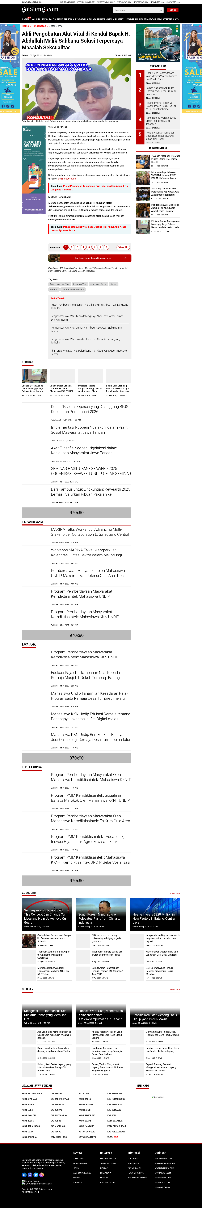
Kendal (114, 284)
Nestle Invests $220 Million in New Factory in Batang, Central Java (154, 918)
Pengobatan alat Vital (60, 284)
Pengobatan (150, 19)
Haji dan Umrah (80, 1163)
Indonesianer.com (67, 2)
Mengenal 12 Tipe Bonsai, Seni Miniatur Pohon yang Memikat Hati (45, 1015)
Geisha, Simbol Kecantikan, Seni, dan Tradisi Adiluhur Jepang (162, 1050)
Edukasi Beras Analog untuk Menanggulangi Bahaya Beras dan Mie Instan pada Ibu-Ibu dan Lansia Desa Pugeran (33, 391)
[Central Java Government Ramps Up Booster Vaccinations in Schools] (29, 941)
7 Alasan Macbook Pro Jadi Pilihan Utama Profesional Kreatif (165, 159)
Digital (176, 19)
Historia (110, 19)
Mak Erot (54, 289)
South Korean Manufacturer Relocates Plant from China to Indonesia (99, 918)
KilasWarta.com (173, 2)
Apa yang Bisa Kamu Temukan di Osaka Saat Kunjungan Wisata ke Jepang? (54, 1034)
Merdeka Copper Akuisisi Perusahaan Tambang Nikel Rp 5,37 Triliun (53, 971)
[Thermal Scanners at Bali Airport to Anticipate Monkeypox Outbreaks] (29, 957)
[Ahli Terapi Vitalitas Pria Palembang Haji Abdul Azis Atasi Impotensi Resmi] (143, 194)
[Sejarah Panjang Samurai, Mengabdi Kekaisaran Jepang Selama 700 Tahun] (137, 1070)
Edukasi (101, 19)
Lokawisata (105, 1173)
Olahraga (91, 19)
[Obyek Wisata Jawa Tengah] (158, 25)
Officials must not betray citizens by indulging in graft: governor (106, 938)
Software (77, 1182)
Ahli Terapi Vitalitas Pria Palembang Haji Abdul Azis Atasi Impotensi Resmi (89, 352)
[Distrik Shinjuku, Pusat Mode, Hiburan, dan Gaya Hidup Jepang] (137, 1037)
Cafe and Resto (107, 1182)
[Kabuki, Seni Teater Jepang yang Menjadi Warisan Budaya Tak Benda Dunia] (29, 1070)
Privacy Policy (134, 1168)
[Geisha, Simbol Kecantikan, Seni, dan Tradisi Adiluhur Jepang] (137, 1054)
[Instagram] (42, 1173)
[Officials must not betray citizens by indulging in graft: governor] (83, 941)
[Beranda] (40, 9)
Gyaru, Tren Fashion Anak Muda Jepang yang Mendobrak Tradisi (53, 1050)
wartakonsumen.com (86, 2)
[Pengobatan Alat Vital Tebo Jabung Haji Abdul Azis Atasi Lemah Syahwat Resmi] (143, 210)
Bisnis (60, 19)
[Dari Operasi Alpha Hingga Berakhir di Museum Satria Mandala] (137, 974)
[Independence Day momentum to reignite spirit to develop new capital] (137, 941)
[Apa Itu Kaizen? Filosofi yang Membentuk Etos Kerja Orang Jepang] (83, 1037)
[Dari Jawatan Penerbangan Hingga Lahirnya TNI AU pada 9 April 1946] (83, 974)
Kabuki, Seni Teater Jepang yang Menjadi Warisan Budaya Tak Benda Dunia (54, 1067)
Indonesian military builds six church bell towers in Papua (107, 953)
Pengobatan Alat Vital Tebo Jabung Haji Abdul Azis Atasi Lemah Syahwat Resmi (87, 317)
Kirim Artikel (133, 1159)
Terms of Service (136, 1173)
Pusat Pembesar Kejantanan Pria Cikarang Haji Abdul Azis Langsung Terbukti (89, 306)
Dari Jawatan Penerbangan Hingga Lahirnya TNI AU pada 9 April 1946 (107, 971)
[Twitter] (36, 1173)
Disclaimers (133, 1163)
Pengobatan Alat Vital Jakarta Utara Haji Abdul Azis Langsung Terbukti (86, 341)
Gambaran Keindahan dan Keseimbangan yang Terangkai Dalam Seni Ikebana (107, 1051)
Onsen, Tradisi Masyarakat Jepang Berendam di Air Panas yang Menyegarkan (107, 1067)
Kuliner (139, 19)
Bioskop (104, 1168)
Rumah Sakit (78, 1159)
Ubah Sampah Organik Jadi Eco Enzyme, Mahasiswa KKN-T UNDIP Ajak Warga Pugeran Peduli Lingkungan (62, 391)
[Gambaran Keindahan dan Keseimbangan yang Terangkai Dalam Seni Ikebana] (83, 1054)
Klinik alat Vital (79, 284)
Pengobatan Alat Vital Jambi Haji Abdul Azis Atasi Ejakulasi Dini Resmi (86, 329)
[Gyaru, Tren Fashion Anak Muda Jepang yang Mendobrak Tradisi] (29, 1054)
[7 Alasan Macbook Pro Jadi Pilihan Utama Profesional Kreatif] (143, 162)
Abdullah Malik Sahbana (73, 289)
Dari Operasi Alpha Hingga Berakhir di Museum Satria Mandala (159, 971)
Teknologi (69, 19)
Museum (104, 1178)
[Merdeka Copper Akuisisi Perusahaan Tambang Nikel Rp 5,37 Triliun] (29, 974)
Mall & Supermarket (82, 1173)
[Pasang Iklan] (76, 512)
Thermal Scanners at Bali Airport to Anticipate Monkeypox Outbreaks (53, 954)
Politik (52, 19)
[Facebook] (30, 1173)
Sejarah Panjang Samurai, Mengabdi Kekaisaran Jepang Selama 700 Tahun (161, 1067)
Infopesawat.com (140, 2)
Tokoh (45, 19)
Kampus (76, 1178)
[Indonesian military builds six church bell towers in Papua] (83, 957)
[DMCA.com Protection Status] (37, 1184)
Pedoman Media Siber (137, 1178)
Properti (119, 19)
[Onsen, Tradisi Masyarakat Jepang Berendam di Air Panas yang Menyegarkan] (83, 1070)
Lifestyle (129, 19)
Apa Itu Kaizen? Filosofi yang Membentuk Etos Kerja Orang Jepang (107, 1034)
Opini (159, 19)
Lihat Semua (174, 893)
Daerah (25, 19)
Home (110, 1136)
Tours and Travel (108, 1163)
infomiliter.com (157, 2)
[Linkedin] (25, 1173)
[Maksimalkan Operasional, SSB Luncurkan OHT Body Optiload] (137, 957)
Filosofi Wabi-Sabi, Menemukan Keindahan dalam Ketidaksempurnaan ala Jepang (100, 1015)
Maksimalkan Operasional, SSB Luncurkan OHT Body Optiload (162, 953)
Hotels (76, 1168)
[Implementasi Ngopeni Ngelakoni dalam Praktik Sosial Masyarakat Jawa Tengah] (35, 433)
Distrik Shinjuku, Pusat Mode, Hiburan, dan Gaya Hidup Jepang (162, 1033)
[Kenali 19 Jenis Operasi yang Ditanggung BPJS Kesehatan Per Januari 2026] (35, 412)
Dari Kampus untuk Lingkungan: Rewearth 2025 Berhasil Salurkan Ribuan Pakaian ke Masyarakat (90, 494)
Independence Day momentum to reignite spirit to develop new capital (163, 938)
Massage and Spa (108, 1159)
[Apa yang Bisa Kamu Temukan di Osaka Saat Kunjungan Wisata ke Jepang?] (29, 1037)
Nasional (36, 19)
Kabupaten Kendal (98, 284)
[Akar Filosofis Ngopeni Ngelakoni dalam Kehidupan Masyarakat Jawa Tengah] (35, 454)
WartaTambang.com (106, 2)
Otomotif (167, 19)
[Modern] (34, 127)
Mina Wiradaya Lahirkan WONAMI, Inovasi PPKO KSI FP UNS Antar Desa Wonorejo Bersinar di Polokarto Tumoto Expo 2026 (163, 180)
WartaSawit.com (124, 2)
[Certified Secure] (31, 1181)
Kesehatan (80, 19)
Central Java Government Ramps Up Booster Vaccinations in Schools (54, 938)
